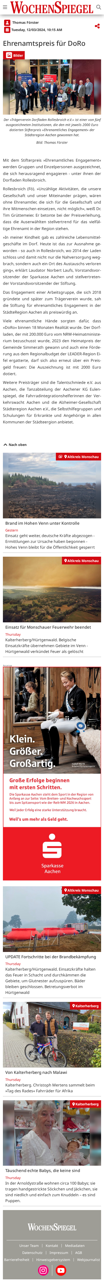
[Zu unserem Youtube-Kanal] (61, 1270)
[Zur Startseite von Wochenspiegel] (51, 7)
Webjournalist (88, 1259)
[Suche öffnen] (98, 7)
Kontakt (52, 1245)
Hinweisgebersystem (53, 1259)
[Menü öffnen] (5, 7)
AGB (78, 1252)
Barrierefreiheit (16, 1259)
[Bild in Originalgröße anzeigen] (52, 87)
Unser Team (29, 1245)
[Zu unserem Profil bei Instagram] (43, 1270)
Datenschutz (32, 1252)
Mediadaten (75, 1245)
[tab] (14, 55)
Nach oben (17, 444)
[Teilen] (97, 26)
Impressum (59, 1252)
